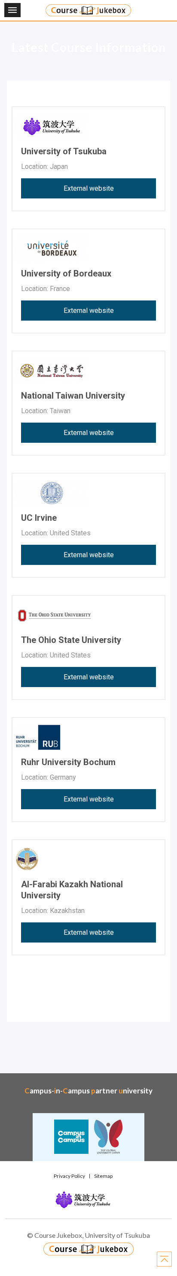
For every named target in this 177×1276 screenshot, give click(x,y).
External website (89, 188)
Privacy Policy (69, 1176)
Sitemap (103, 1176)
